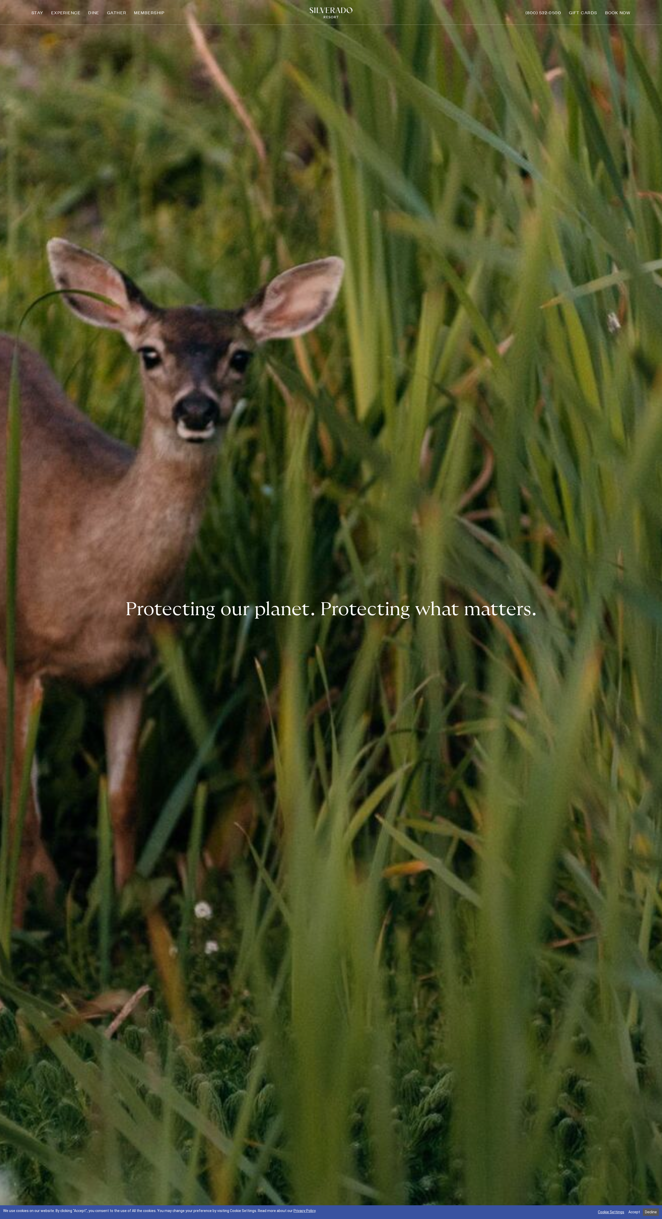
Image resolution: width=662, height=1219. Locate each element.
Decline (651, 1212)
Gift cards (583, 12)
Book (618, 12)
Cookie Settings (611, 1212)
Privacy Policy (304, 1211)
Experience (65, 12)
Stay (37, 12)
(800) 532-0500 (543, 12)
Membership (149, 12)
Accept (634, 1212)
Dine (93, 12)
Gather (116, 12)
